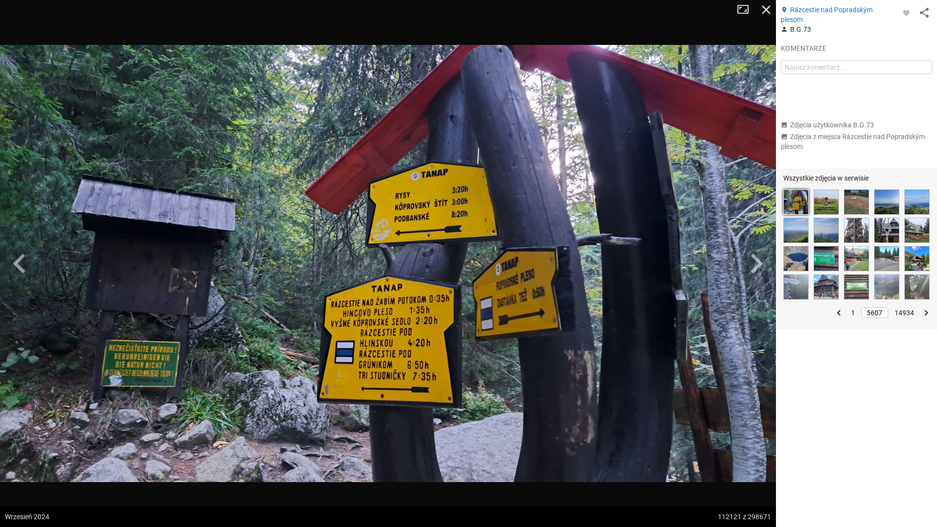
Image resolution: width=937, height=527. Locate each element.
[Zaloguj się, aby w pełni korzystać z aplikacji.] (906, 13)
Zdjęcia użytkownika (832, 125)
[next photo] (756, 263)
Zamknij (766, 10)
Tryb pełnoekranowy (746, 10)
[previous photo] (19, 263)
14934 (904, 313)
